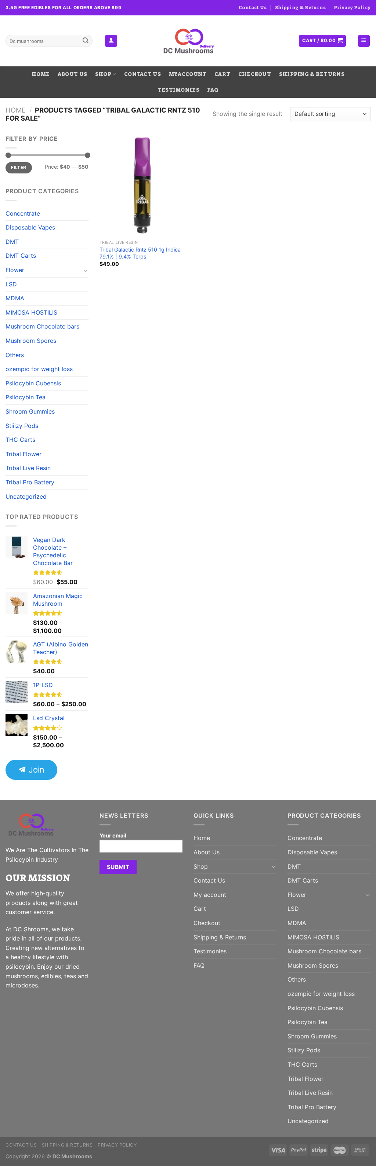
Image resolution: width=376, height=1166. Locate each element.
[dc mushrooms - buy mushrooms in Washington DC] (188, 41)
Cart (222, 74)
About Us (72, 74)
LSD (11, 284)
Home (41, 74)
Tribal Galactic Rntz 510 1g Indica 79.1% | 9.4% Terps (140, 253)
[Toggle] (85, 270)
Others (15, 355)
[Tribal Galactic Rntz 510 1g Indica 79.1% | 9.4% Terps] (142, 185)
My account (188, 74)
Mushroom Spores (31, 340)
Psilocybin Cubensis (33, 383)
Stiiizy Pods (22, 425)
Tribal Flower (23, 454)
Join (35, 769)
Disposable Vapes (30, 227)
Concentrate (23, 213)
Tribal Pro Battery (30, 482)
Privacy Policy (352, 7)
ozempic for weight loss (39, 369)
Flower (15, 270)
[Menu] (364, 41)
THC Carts (20, 439)
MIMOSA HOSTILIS (31, 312)
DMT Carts (21, 255)
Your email (113, 835)
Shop (103, 74)
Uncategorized (26, 496)
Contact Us (253, 7)
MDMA (15, 298)
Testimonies (178, 90)
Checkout (254, 74)
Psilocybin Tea (26, 397)
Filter (18, 167)
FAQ (212, 90)
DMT (12, 241)
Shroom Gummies (30, 411)
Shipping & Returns (300, 7)
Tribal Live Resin (28, 468)
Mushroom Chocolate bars (42, 326)
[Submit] (85, 41)
